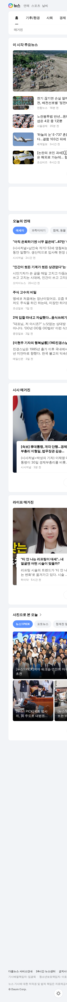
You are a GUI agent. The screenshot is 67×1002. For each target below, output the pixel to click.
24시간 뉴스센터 (45, 971)
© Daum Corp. (17, 989)
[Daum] (11, 5)
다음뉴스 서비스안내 (20, 971)
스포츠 (35, 5)
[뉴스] (17, 5)
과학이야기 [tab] (39, 230)
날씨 (45, 5)
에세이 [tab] (20, 230)
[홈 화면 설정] (58, 993)
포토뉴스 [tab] (42, 624)
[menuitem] (17, 18)
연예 (26, 5)
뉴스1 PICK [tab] (23, 624)
